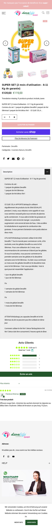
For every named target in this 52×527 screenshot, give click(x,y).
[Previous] (5, 43)
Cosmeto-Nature (17, 150)
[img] (5, 391)
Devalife (14, 146)
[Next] (46, 43)
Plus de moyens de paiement (26, 138)
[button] (15, 355)
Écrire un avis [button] (26, 374)
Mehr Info (18, 522)
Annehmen (31, 522)
